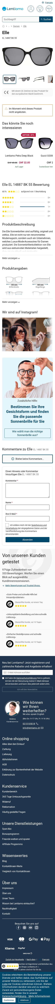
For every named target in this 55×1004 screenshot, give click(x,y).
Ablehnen (24, 1000)
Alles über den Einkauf (13, 744)
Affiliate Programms (12, 844)
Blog (4, 861)
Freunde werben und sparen (16, 839)
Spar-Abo (6, 828)
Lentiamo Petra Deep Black (19, 155)
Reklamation (8, 806)
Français (49, 2)
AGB (4, 764)
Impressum (7, 888)
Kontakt (6, 913)
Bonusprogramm (10, 833)
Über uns (6, 893)
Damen (16, 26)
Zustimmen (9, 1000)
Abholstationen (9, 759)
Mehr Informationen (39, 996)
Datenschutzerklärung (14, 996)
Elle (24, 26)
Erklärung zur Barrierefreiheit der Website (22, 769)
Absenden (27, 539)
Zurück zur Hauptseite (15, 959)
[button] (9, 79)
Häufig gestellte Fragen (13, 812)
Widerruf (6, 801)
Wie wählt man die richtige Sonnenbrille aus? (27, 433)
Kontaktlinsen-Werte (12, 866)
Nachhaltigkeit (9, 908)
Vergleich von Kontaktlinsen (16, 871)
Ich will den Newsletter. (27, 689)
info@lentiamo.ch (31, 727)
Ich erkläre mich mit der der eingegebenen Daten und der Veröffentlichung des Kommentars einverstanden (26, 529)
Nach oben (31, 959)
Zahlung (6, 749)
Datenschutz (8, 774)
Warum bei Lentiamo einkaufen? (18, 903)
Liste (4, 984)
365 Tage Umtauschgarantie (16, 796)
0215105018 (29, 723)
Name (9, 502)
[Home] (3, 26)
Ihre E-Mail (11, 513)
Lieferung (7, 754)
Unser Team (8, 898)
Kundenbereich (9, 791)
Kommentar (12, 480)
